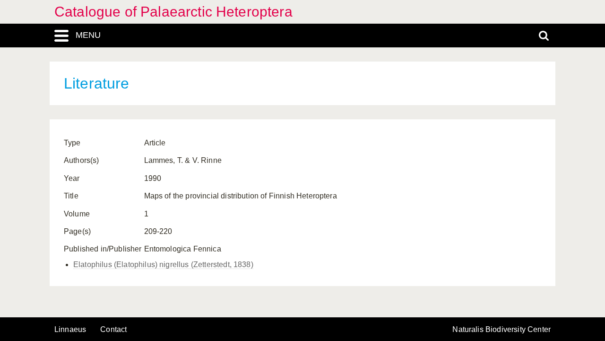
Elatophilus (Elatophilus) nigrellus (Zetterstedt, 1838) (163, 264)
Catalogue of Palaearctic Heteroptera (173, 11)
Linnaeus (70, 329)
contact (113, 329)
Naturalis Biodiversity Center (501, 329)
